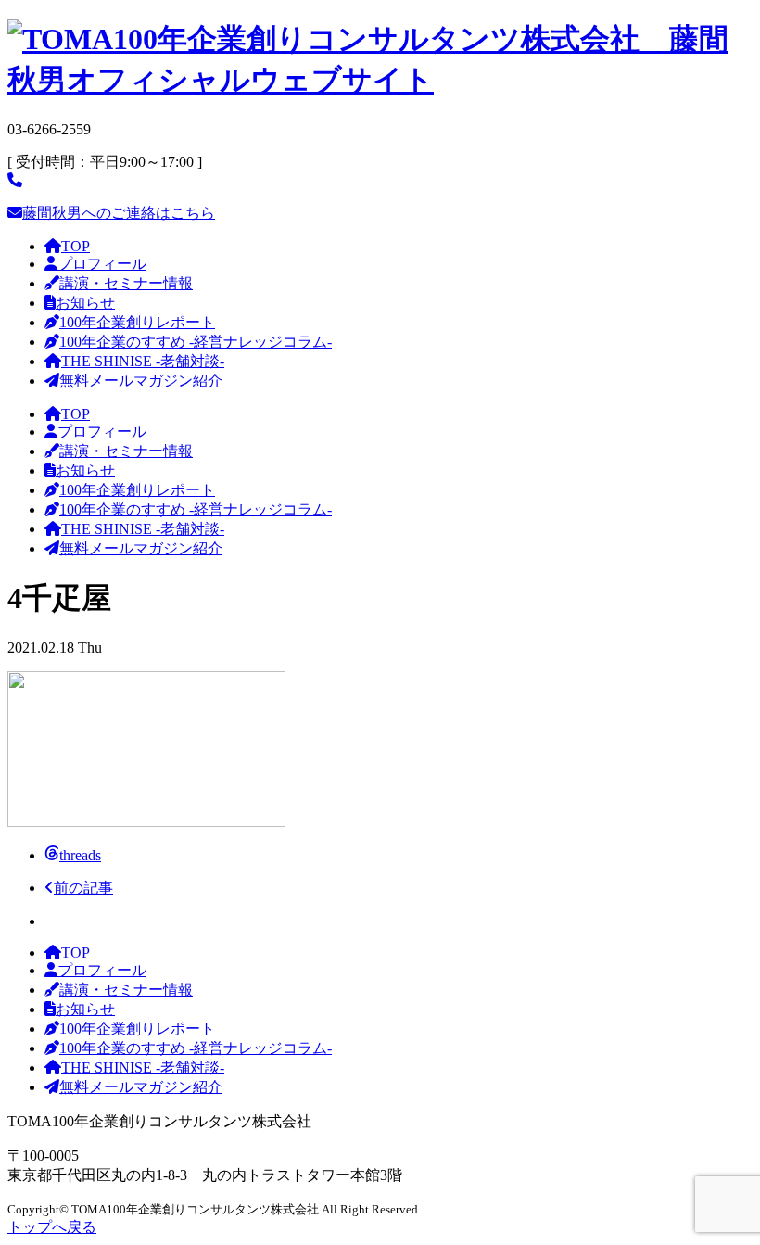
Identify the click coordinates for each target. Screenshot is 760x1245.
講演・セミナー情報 (126, 283)
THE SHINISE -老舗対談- (142, 361)
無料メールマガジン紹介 (140, 380)
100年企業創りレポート (137, 322)
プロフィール (101, 264)
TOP (75, 246)
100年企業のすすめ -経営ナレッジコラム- (195, 341)
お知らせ (85, 303)
